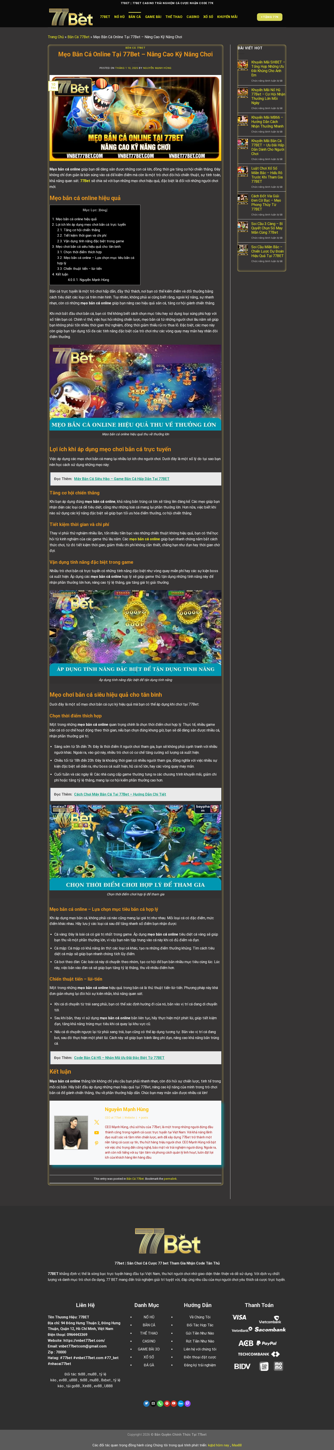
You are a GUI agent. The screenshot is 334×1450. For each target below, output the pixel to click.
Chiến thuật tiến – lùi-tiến (79, 269)
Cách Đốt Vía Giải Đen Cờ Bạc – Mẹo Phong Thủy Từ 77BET (266, 202)
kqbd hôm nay (218, 1445)
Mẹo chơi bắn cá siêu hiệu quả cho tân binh (86, 247)
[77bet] (70, 17)
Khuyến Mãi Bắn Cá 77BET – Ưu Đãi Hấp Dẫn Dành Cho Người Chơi (267, 147)
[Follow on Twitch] (187, 1403)
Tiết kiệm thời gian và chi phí (81, 235)
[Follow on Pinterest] (167, 1403)
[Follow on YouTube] (174, 1403)
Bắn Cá (135, 17)
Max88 (237, 1445)
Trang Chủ (56, 37)
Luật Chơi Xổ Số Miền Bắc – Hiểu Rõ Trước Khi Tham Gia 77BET (267, 175)
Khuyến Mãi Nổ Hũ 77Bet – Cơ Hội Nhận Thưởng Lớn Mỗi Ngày (268, 96)
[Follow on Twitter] (146, 1403)
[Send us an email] (153, 1403)
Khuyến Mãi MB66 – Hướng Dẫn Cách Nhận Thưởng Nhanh (267, 121)
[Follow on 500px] (181, 1403)
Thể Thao (173, 17)
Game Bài (153, 17)
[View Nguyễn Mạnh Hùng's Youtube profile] (96, 1133)
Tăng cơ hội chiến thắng (78, 230)
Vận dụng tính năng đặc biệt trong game (90, 241)
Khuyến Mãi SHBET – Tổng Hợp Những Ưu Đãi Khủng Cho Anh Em (268, 69)
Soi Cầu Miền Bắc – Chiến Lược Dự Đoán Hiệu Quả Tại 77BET (267, 251)
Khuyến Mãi (227, 17)
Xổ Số (208, 17)
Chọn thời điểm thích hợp (79, 252)
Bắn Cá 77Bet (78, 37)
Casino (193, 17)
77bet (105, 17)
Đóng (103, 210)
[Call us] (160, 1403)
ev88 (98, 1386)
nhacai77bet (60, 1364)
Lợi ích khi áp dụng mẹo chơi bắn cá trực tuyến (89, 225)
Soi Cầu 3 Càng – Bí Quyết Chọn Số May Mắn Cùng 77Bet (267, 228)
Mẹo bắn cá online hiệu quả (74, 219)
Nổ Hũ (119, 17)
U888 (108, 1386)
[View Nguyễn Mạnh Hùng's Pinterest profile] (96, 1143)
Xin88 (86, 1386)
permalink (170, 1178)
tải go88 (73, 1386)
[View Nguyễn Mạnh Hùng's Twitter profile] (96, 1122)
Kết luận (60, 274)
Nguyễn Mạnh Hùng (157, 68)
